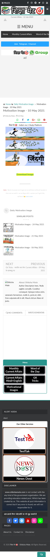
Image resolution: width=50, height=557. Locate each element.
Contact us (18, 532)
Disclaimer (29, 532)
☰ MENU (25, 27)
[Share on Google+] (33, 120)
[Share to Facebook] (22, 120)
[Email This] (39, 120)
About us (7, 532)
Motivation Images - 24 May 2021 (29, 224)
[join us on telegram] (35, 3)
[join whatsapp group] (43, 3)
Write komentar (36, 313)
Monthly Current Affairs (22, 34)
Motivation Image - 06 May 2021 (29, 248)
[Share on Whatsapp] (17, 120)
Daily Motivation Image (21, 211)
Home (5, 34)
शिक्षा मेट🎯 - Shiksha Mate (20, 545)
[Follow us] (39, 3)
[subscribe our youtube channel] (47, 3)
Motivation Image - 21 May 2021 (29, 236)
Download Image (25, 174)
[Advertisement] (25, 77)
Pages (6, 3)
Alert (5, 418)
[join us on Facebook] (28, 3)
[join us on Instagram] (32, 3)
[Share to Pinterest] (44, 120)
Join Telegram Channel (25, 44)
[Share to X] (28, 120)
